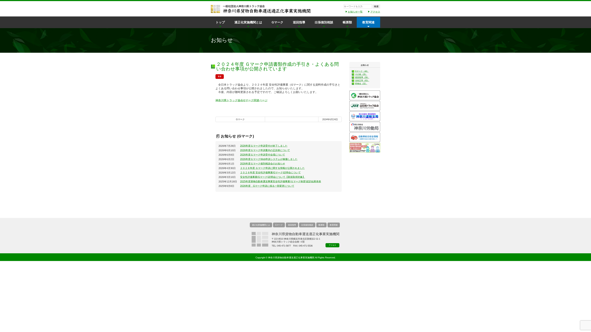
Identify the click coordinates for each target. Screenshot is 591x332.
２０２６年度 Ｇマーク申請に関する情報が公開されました (272, 168)
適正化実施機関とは (248, 22)
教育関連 (368, 22)
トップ (220, 22)
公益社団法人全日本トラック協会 (364, 106)
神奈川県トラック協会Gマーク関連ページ (241, 100)
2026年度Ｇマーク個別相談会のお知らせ (262, 163)
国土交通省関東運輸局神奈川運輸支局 (364, 116)
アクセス (375, 11)
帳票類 (347, 22)
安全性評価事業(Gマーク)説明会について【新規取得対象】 (272, 177)
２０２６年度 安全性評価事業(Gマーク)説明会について (270, 172)
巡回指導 (299, 22)
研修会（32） (361, 83)
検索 (376, 6)
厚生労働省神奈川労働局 (364, 127)
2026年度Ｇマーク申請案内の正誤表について (265, 150)
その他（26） (361, 74)
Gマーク (277, 22)
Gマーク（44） (362, 71)
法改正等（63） (362, 80)
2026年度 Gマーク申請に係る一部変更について (267, 186)
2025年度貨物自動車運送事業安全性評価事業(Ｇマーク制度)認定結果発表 (280, 181)
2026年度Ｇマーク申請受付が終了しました (263, 145)
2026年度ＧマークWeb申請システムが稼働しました (269, 159)
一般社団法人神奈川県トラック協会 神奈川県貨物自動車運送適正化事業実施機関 (261, 9)
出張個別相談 (324, 22)
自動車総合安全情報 (364, 137)
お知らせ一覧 (355, 11)
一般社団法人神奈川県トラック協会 (364, 95)
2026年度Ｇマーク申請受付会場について (262, 154)
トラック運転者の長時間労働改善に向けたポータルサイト (364, 147)
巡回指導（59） (362, 77)
